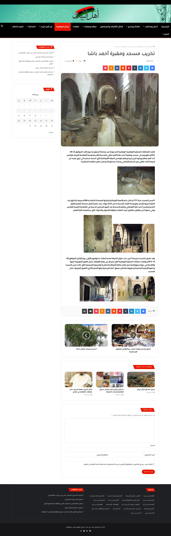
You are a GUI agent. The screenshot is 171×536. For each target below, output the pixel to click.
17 (30, 116)
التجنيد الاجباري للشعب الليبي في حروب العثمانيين (35, 53)
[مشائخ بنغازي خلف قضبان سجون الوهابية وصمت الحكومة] (110, 379)
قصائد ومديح (134, 26)
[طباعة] (84, 311)
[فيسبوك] (152, 68)
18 (24, 116)
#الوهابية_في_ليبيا (97, 504)
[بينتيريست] (128, 68)
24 (30, 121)
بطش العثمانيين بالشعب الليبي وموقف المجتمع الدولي (63, 504)
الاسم (152, 446)
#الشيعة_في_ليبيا (113, 500)
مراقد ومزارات (90, 26)
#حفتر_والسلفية (149, 509)
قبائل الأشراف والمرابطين (111, 26)
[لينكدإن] (140, 68)
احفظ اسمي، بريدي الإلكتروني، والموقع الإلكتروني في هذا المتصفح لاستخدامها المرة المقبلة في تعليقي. (118, 464)
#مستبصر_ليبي (149, 513)
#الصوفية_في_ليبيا (99, 500)
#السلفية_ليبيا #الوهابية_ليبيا (131, 500)
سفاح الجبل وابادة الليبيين (44, 57)
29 (41, 126)
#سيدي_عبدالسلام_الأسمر (132, 509)
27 (52, 126)
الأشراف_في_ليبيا (136, 513)
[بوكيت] (105, 68)
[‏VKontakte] (117, 68)
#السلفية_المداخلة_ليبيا (115, 496)
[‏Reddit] (122, 68)
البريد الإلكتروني (149, 455)
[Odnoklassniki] (111, 68)
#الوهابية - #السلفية (112, 504)
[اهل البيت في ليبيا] (85, 13)
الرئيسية (165, 26)
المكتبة (32, 26)
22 (41, 121)
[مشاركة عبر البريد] (90, 311)
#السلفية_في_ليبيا (148, 500)
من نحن (144, 2)
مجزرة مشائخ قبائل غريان (146, 390)
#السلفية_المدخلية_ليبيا (97, 496)
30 (35, 126)
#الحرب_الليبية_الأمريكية (133, 496)
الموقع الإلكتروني (102, 455)
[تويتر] (146, 68)
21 (46, 121)
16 (35, 116)
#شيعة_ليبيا (116, 509)
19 (19, 116)
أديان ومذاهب (151, 26)
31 (30, 126)
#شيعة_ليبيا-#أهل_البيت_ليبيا (100, 509)
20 (52, 121)
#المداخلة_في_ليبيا (148, 504)
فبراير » (50, 132)
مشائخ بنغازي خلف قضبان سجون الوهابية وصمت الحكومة (62, 512)
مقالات (76, 26)
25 (24, 121)
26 (19, 121)
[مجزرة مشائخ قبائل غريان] (141, 379)
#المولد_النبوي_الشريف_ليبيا (130, 504)
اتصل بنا (136, 2)
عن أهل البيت (47, 26)
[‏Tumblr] (134, 68)
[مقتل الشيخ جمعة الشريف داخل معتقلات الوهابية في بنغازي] (78, 379)
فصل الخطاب (17, 26)
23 (35, 121)
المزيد (166, 34)
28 (46, 126)
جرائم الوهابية (62, 26)
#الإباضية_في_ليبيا (148, 496)
